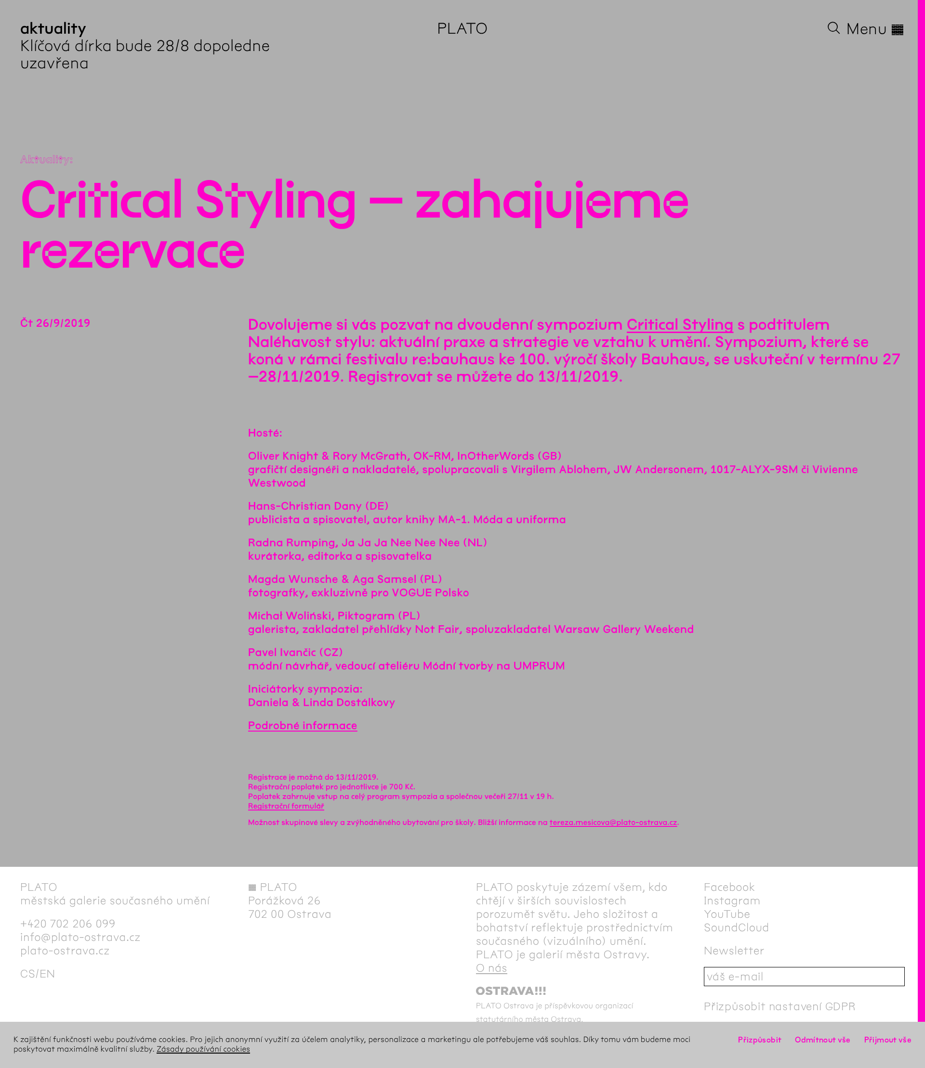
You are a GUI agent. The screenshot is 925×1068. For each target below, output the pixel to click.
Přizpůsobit (759, 1040)
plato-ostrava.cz (65, 950)
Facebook (729, 887)
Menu (875, 29)
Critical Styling (680, 325)
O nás (491, 968)
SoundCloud (736, 927)
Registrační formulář (286, 806)
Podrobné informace (302, 726)
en (47, 973)
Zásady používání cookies (203, 1049)
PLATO (462, 28)
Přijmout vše (888, 1040)
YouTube (727, 914)
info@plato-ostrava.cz (80, 937)
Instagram (732, 900)
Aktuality (45, 160)
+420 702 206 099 (68, 923)
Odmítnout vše (823, 1040)
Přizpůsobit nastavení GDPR (780, 1006)
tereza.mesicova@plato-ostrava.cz (613, 823)
